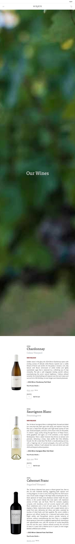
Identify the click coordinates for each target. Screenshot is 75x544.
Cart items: (71, 6)
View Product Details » (33, 386)
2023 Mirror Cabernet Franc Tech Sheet (40, 533)
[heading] (47, 347)
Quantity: (29, 394)
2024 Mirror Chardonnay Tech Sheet (39, 382)
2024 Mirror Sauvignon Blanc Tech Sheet (40, 451)
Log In (70, 1)
